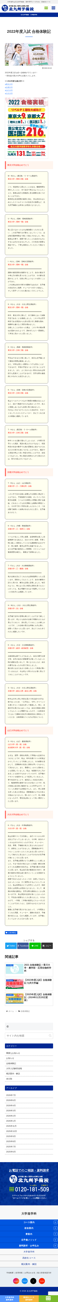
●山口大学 (9, 90)
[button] (50, 1035)
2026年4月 (11, 1105)
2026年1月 (11, 1121)
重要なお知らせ (13, 1053)
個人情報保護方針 (44, 1273)
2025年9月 (11, 1136)
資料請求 (9, 1298)
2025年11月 (11, 1126)
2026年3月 (11, 1111)
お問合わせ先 (29, 1273)
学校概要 (10, 1273)
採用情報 (19, 1273)
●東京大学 (9, 84)
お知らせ (10, 1058)
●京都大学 (9, 87)
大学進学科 (29, 1213)
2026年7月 (11, 1095)
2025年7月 (11, 1147)
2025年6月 (11, 1152)
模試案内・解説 (13, 1074)
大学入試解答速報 (14, 1068)
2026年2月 (11, 1116)
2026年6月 (11, 1100)
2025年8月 (11, 1141)
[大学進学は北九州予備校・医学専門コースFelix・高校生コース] (18, 8)
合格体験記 (12, 933)
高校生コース (29, 1258)
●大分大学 (9, 93)
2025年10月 (11, 1131)
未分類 (9, 1079)
